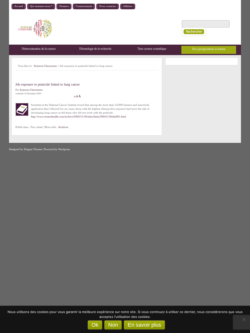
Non (113, 325)
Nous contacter (107, 6)
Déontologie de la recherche (95, 48)
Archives (63, 127)
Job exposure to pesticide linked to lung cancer (47, 84)
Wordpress (64, 149)
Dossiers (64, 6)
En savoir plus (144, 325)
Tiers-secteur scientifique (151, 48)
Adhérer (127, 6)
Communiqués (84, 6)
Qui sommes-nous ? (41, 6)
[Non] (243, 319)
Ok (95, 325)
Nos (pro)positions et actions (209, 49)
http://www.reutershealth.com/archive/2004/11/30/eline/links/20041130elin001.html (78, 116)
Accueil (18, 6)
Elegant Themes (33, 149)
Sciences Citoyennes (45, 65)
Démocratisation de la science (39, 48)
